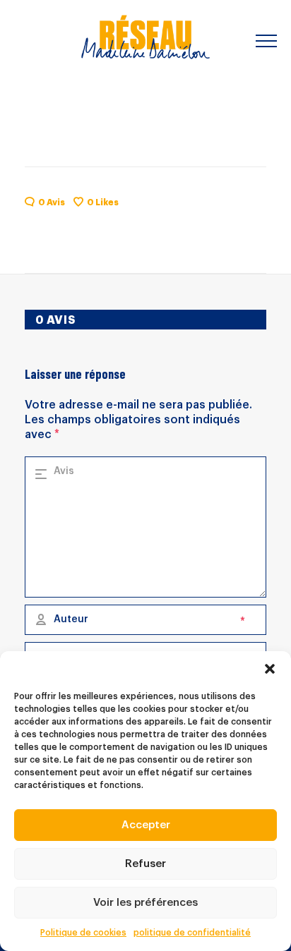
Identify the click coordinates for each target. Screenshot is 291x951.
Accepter (145, 825)
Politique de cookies (83, 932)
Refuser (145, 864)
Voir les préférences (145, 902)
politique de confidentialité (192, 932)
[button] (270, 669)
